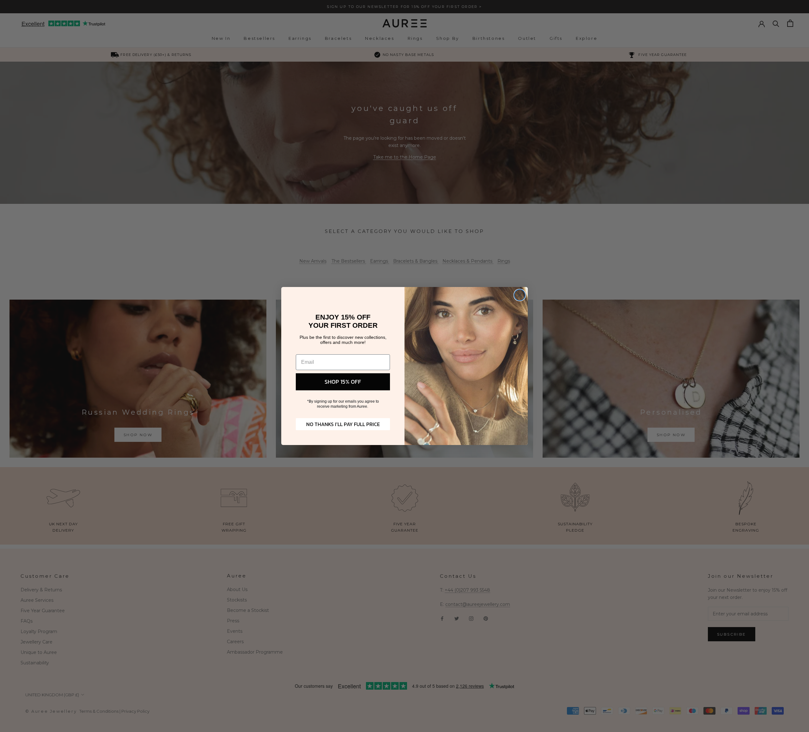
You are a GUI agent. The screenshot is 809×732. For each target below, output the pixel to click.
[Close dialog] (519, 295)
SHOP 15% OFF (343, 381)
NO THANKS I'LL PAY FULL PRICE (343, 424)
